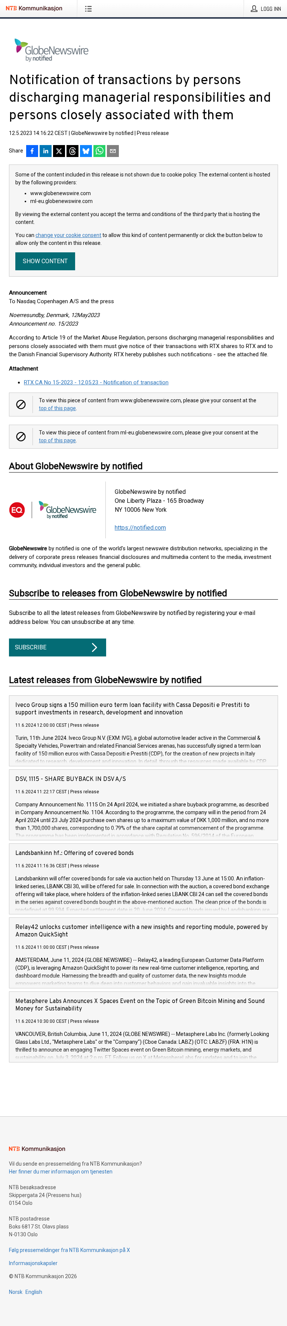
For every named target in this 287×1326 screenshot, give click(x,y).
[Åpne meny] (90, 8)
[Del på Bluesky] (86, 152)
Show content (45, 261)
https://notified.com (140, 527)
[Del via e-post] (113, 152)
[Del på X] (59, 152)
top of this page (57, 408)
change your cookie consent (68, 235)
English (33, 1292)
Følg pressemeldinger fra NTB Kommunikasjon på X (69, 1250)
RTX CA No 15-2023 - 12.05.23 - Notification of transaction (96, 382)
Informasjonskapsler (33, 1263)
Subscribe (30, 647)
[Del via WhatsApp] (99, 152)
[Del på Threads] (72, 152)
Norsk (15, 1292)
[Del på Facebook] (32, 152)
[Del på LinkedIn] (46, 152)
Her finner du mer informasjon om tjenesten (60, 1172)
